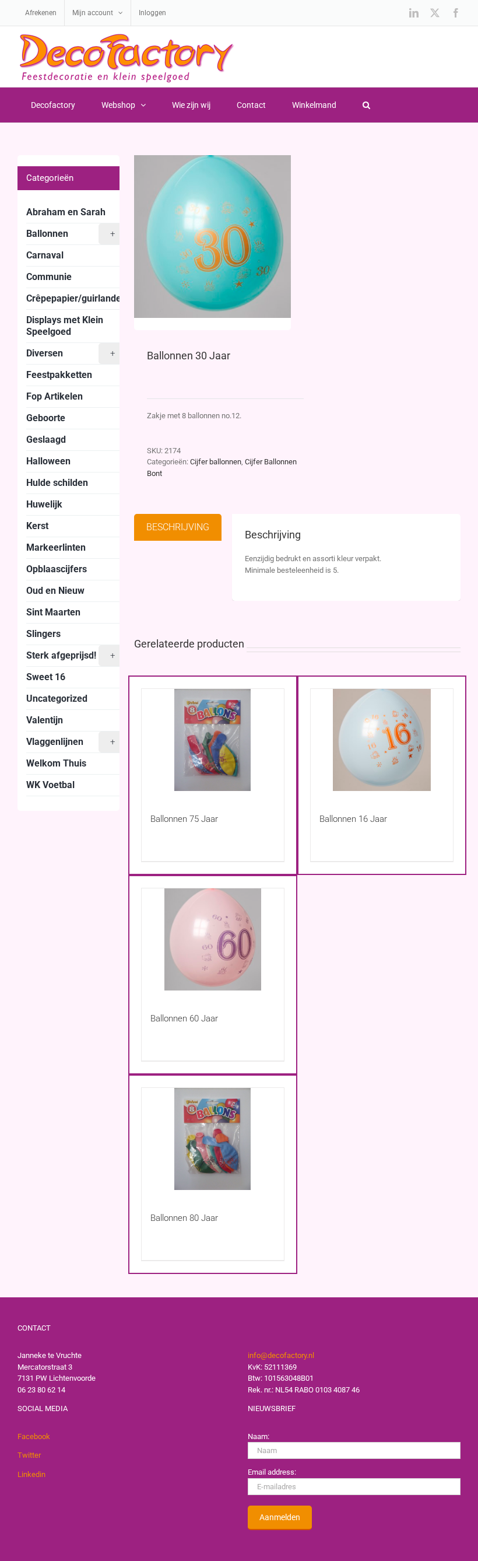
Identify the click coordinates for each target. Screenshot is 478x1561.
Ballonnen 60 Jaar (184, 1018)
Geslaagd (46, 439)
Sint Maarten (53, 612)
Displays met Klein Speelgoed (64, 325)
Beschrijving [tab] (177, 527)
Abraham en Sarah (66, 212)
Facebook (33, 1436)
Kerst (37, 525)
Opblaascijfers (56, 569)
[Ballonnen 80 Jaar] (213, 1139)
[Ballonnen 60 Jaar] (213, 939)
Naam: (258, 1436)
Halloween (48, 461)
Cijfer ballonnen (215, 461)
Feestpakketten (59, 374)
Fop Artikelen (54, 396)
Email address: (272, 1472)
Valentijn (44, 720)
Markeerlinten (56, 547)
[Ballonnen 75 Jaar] (213, 740)
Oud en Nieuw (55, 590)
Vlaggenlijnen (70, 741)
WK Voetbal (50, 784)
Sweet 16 (45, 676)
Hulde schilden (57, 482)
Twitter (29, 1455)
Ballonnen (70, 233)
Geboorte (45, 418)
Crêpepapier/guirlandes (76, 298)
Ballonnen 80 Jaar (184, 1218)
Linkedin (31, 1474)
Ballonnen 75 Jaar (184, 819)
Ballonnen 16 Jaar (353, 819)
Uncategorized (56, 698)
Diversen (70, 353)
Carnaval (45, 255)
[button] (366, 105)
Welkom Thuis (56, 763)
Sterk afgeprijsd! (70, 655)
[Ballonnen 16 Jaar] (382, 740)
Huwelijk (44, 504)
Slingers (43, 633)
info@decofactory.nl (281, 1355)
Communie (49, 276)
